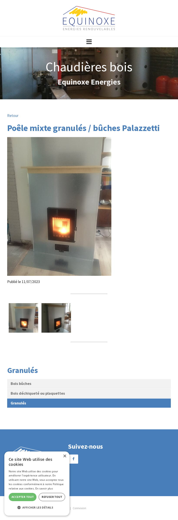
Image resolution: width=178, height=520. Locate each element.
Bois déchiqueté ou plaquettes (38, 393)
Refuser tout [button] (52, 497)
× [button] (64, 456)
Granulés (18, 403)
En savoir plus (44, 488)
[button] (89, 41)
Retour (12, 115)
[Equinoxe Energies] (89, 17)
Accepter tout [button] (23, 497)
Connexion (79, 508)
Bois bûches (21, 383)
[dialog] (36, 483)
